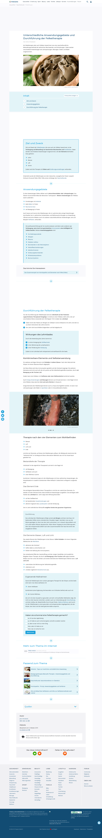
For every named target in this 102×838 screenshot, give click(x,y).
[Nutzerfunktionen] (91, 1)
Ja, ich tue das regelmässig (35, 618)
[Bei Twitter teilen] (2, 415)
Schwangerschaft (50, 799)
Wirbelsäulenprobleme (34, 255)
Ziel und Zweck (31, 101)
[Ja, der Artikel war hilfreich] (35, 753)
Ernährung (33, 1)
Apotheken (45, 388)
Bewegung (25, 788)
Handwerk (61, 780)
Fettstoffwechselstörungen (35, 247)
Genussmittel (61, 778)
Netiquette (87, 776)
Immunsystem (56, 228)
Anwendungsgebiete (33, 104)
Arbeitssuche (72, 772)
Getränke (24, 774)
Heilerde (38, 201)
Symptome (12, 800)
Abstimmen (30, 632)
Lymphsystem (43, 504)
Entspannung (12, 782)
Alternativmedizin (14, 772)
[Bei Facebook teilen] (2, 411)
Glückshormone (41, 570)
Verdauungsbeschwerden (35, 253)
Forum (79, 1)
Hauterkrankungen (41, 501)
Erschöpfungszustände (34, 234)
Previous (21, 412)
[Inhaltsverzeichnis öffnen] (99, 822)
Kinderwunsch (50, 792)
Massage (11, 795)
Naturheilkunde (20, 5)
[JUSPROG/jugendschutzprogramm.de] (76, 812)
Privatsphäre (90, 829)
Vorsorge (11, 802)
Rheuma (30, 239)
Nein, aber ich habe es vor (35, 626)
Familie (53, 1)
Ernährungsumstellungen (57, 169)
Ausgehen (61, 772)
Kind (47, 790)
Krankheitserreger (14, 791)
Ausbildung (72, 776)
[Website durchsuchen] (87, 1)
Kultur (60, 782)
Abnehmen (25, 772)
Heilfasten (31, 219)
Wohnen (60, 795)
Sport (39, 1)
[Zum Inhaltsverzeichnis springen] (51, 183)
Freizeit (60, 774)
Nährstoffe (25, 778)
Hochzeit (48, 778)
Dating (48, 774)
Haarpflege (37, 778)
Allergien (30, 237)
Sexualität (48, 780)
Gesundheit (26, 1)
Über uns (87, 780)
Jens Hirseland (24, 719)
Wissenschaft (61, 793)
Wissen (71, 782)
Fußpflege (37, 774)
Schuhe (36, 795)
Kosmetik (37, 789)
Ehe (47, 776)
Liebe (48, 1)
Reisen (60, 785)
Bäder (30, 204)
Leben (47, 794)
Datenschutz (83, 829)
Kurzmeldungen (71, 1)
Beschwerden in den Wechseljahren (38, 245)
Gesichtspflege (38, 776)
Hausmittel (12, 785)
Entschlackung (71, 600)
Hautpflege (37, 782)
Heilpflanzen (12, 787)
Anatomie (11, 774)
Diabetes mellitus (33, 242)
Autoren (86, 784)
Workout (24, 790)
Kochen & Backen (26, 776)
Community (87, 772)
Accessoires (38, 772)
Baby (47, 788)
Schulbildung (49, 797)
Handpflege (38, 780)
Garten (60, 776)
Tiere (59, 789)
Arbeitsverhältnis (73, 774)
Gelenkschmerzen (33, 250)
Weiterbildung (72, 780)
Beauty (44, 1)
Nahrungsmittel (26, 780)
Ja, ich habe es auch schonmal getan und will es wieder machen (46, 621)
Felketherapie (41, 147)
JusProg (72, 817)
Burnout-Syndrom (33, 258)
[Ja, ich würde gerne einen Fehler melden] (65, 753)
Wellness (11, 804)
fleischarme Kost (30, 207)
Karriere (64, 1)
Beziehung (49, 772)
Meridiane (36, 541)
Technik (60, 787)
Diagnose (11, 780)
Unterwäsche (38, 797)
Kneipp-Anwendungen (33, 380)
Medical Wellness (63, 602)
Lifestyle (58, 1)
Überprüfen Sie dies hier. (55, 823)
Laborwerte (12, 793)
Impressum (76, 829)
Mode (36, 791)
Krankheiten (67, 149)
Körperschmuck (39, 787)
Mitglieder (86, 774)
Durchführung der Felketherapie (37, 107)
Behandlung (12, 778)
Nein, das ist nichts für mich (36, 629)
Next (80, 412)
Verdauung (43, 347)
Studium (71, 778)
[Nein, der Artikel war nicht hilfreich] (39, 753)
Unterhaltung (61, 791)
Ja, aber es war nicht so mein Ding (38, 623)
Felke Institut (32, 650)
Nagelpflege (38, 793)
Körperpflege (38, 785)
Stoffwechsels (46, 342)
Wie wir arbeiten (88, 786)
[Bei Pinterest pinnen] (2, 419)
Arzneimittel (12, 776)
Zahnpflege (37, 800)
